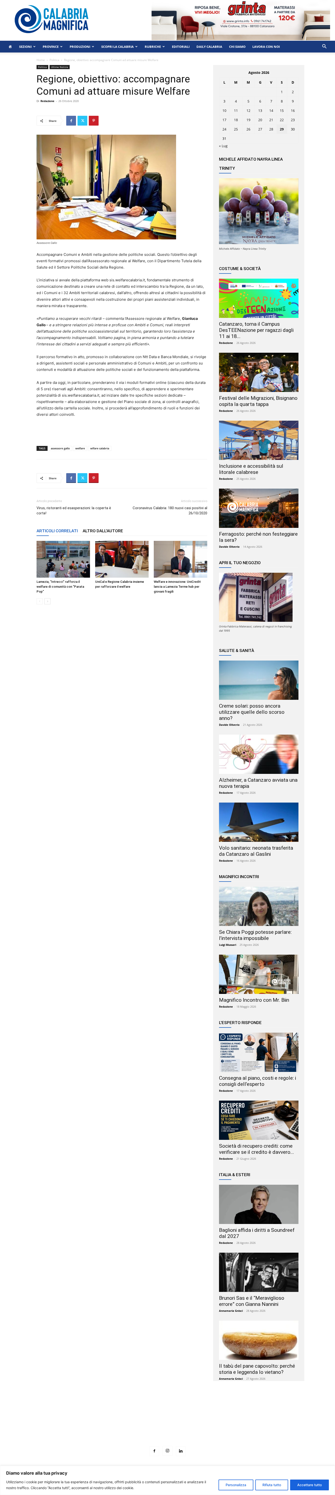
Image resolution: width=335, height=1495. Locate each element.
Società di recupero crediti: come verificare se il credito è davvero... (256, 1149)
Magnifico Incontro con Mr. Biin (254, 1000)
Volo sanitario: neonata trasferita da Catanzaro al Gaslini (256, 851)
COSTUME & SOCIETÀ (240, 268)
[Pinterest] (94, 121)
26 (248, 129)
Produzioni (80, 46)
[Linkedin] (181, 1451)
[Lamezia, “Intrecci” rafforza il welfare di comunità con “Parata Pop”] (63, 559)
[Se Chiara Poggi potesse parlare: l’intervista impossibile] (258, 906)
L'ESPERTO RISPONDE (240, 1022)
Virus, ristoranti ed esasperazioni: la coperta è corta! (74, 510)
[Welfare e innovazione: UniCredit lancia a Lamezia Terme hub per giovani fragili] (180, 559)
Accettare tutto (309, 1485)
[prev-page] (40, 601)
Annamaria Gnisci (231, 1311)
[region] (167, 1480)
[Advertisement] (167, 1423)
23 (293, 119)
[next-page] (47, 601)
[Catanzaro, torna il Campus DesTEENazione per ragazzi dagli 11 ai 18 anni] (258, 298)
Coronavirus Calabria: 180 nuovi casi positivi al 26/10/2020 (170, 510)
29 (282, 129)
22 (282, 119)
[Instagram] (167, 1451)
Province (51, 46)
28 (271, 129)
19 (248, 119)
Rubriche (153, 46)
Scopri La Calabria (117, 46)
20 (260, 119)
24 (224, 129)
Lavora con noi (266, 46)
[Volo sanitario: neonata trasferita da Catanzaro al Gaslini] (258, 822)
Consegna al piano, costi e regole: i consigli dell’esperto (257, 1081)
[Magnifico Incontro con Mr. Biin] (258, 974)
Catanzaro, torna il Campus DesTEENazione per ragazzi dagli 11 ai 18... (256, 330)
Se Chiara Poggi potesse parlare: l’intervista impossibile (255, 935)
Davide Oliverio (229, 546)
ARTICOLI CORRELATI (57, 530)
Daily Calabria (209, 46)
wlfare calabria (99, 448)
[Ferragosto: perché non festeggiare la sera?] (258, 508)
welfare (80, 448)
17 (224, 119)
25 (236, 129)
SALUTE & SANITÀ (236, 650)
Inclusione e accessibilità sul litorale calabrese (251, 469)
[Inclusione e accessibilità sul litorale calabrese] (258, 440)
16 (293, 110)
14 (271, 110)
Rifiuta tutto (271, 1485)
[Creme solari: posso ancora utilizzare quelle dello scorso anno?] (258, 680)
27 (260, 129)
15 (282, 110)
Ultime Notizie (59, 67)
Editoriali (181, 46)
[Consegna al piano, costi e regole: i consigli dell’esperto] (258, 1052)
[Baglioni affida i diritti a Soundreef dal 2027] (258, 1204)
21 (271, 119)
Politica (54, 60)
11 (236, 110)
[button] (324, 47)
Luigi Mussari (227, 945)
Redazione (47, 101)
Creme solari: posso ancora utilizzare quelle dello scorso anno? (251, 712)
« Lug (223, 145)
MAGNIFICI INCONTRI (239, 876)
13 (260, 110)
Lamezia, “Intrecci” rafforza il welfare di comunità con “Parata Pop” (60, 586)
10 (224, 110)
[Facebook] (71, 121)
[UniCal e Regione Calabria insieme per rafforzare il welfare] (122, 559)
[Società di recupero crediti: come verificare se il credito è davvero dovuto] (258, 1120)
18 (236, 119)
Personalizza (236, 1485)
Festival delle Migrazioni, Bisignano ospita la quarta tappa (258, 401)
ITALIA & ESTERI (234, 1174)
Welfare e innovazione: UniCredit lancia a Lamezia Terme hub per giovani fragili (177, 586)
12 (248, 110)
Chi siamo (237, 46)
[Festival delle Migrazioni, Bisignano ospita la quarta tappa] (258, 372)
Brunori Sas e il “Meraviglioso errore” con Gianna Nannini (251, 1301)
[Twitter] (82, 121)
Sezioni (25, 46)
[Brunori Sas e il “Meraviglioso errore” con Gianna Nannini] (258, 1272)
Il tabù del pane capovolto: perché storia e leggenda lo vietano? (257, 1369)
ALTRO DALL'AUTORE (103, 530)
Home (41, 60)
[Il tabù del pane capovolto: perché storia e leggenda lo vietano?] (258, 1340)
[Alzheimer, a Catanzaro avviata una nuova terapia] (258, 754)
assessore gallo (60, 448)
